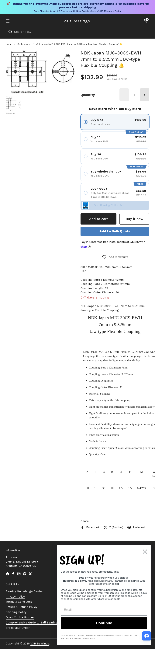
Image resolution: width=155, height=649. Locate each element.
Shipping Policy (16, 612)
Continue (104, 623)
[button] (145, 21)
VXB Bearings (76, 21)
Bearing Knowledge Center (24, 591)
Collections (23, 44)
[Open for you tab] (146, 635)
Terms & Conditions (19, 601)
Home (9, 44)
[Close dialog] (145, 551)
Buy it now (134, 219)
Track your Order (18, 628)
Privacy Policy (15, 596)
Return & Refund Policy (21, 607)
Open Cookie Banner (20, 617)
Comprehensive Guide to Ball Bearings (32, 622)
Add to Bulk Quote (114, 231)
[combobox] (77, 31)
